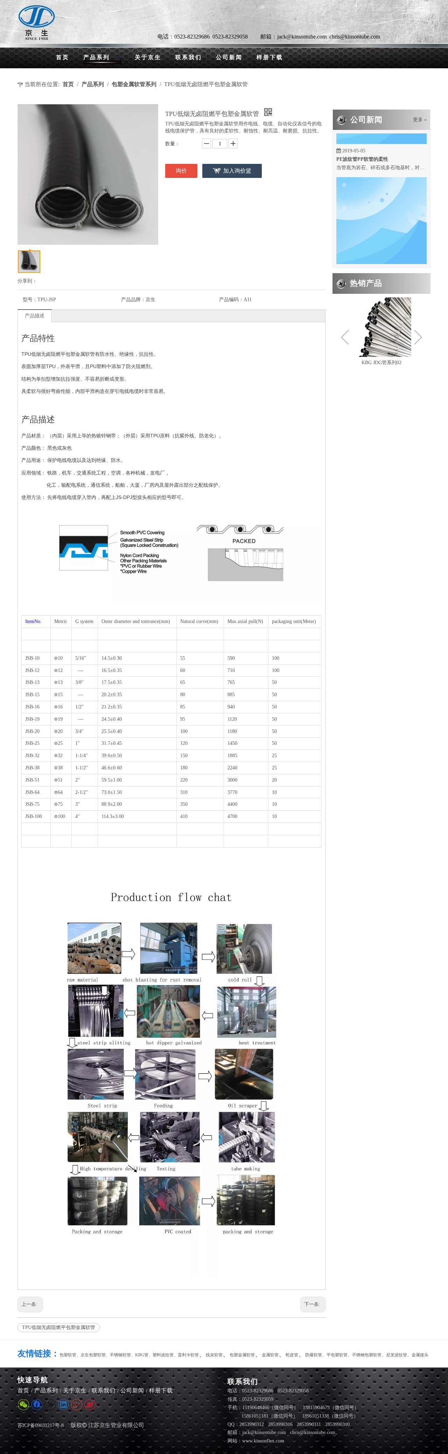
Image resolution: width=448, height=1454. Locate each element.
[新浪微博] (90, 1404)
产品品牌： (133, 299)
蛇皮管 (292, 1354)
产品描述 (34, 315)
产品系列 (46, 1390)
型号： (30, 299)
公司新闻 (132, 1390)
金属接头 (420, 1354)
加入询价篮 (237, 171)
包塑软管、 (69, 1354)
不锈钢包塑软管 (367, 1354)
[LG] (37, 23)
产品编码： (231, 299)
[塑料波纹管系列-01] (381, 327)
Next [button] (418, 337)
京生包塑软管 (93, 1354)
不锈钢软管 (120, 1354)
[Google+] (76, 1404)
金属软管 (270, 1354)
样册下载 (161, 1390)
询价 (181, 171)
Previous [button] (345, 337)
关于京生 (75, 1390)
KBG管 (141, 1354)
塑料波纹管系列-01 (381, 362)
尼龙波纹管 (396, 1354)
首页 (23, 1390)
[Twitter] (50, 1404)
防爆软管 (313, 1354)
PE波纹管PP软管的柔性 (362, 147)
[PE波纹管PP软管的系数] (381, 253)
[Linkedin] (63, 1404)
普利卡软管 (188, 1354)
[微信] (23, 1404)
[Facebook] (36, 1404)
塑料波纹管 (163, 1354)
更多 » (420, 119)
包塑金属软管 (242, 1354)
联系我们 (103, 1390)
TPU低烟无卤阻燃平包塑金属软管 (58, 1327)
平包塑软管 (337, 1354)
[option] (381, 332)
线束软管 (214, 1354)
